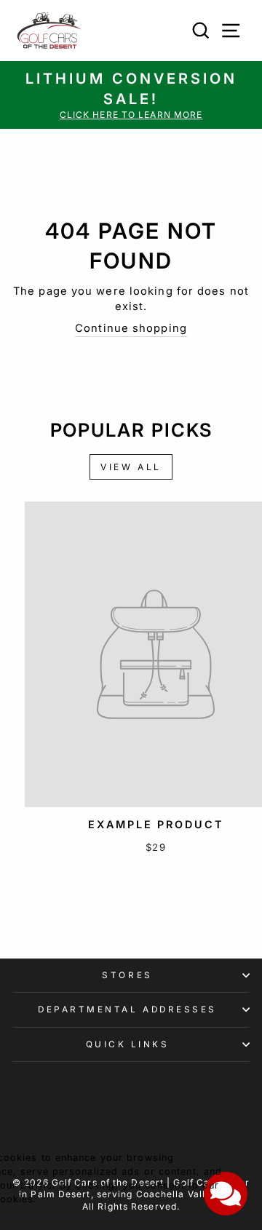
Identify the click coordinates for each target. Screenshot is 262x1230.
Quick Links (128, 1044)
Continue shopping (131, 328)
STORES (127, 975)
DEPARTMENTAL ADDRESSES (127, 1009)
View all (131, 466)
